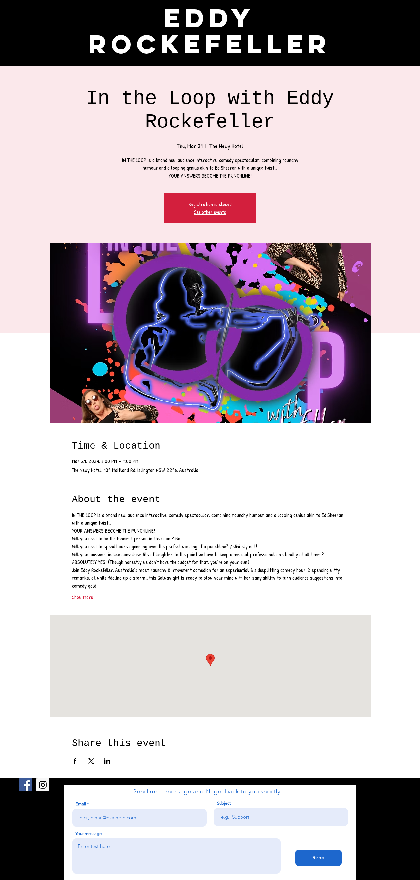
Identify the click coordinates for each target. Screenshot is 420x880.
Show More (82, 597)
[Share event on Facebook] (75, 761)
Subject (224, 803)
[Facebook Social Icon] (25, 784)
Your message (88, 833)
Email (80, 804)
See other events (210, 212)
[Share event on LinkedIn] (107, 761)
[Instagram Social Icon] (42, 784)
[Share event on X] (91, 761)
